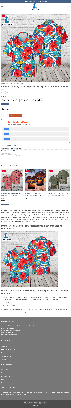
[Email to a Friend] (12, 154)
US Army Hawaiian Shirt (9, 151)
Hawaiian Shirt (11, 148)
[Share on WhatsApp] (2, 154)
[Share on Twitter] (9, 154)
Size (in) (3, 96)
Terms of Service (6, 356)
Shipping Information (7, 373)
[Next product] (2, 92)
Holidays (10, 83)
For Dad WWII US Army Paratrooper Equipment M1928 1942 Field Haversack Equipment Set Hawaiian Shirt (11, 196)
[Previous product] (6, 92)
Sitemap (3, 359)
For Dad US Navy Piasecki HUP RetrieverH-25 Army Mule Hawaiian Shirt (34, 195)
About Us (4, 346)
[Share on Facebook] (6, 154)
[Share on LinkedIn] (18, 154)
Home (3, 83)
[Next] (69, 186)
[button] (2, 6)
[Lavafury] (35, 6)
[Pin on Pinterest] (15, 154)
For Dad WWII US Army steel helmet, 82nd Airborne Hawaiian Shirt (58, 194)
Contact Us (4, 369)
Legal (2, 383)
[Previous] (1, 186)
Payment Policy (6, 376)
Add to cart (15, 115)
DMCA (3, 379)
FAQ (2, 352)
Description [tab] (5, 206)
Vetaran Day (18, 83)
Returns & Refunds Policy (8, 349)
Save (4, 16)
